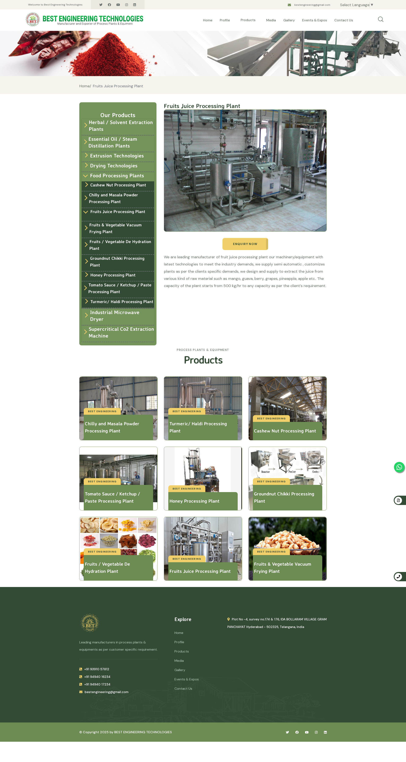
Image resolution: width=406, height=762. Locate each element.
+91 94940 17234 (97, 684)
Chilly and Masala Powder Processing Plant (113, 198)
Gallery (289, 20)
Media (271, 20)
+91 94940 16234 (97, 677)
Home (207, 20)
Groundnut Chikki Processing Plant (117, 262)
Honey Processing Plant (113, 275)
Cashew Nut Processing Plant (118, 184)
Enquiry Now (245, 244)
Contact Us (343, 20)
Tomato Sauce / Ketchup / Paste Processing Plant (119, 288)
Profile (225, 20)
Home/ (85, 86)
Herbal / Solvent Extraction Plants (121, 125)
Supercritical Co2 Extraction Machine (121, 332)
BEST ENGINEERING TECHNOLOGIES (143, 732)
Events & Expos (314, 20)
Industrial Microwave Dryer (114, 315)
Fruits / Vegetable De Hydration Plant (120, 245)
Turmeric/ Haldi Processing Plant (121, 301)
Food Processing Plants (117, 175)
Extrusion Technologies (117, 155)
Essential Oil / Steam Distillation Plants (112, 142)
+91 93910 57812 (96, 669)
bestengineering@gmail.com (312, 5)
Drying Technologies (113, 165)
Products (248, 20)
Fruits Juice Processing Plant (117, 211)
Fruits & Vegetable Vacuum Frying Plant (115, 228)
